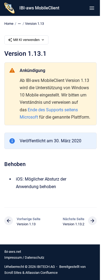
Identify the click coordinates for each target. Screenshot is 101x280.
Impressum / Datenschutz (24, 257)
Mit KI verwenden (26, 40)
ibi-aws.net (12, 252)
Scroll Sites (13, 273)
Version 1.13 (34, 24)
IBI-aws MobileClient (39, 8)
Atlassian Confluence (41, 273)
